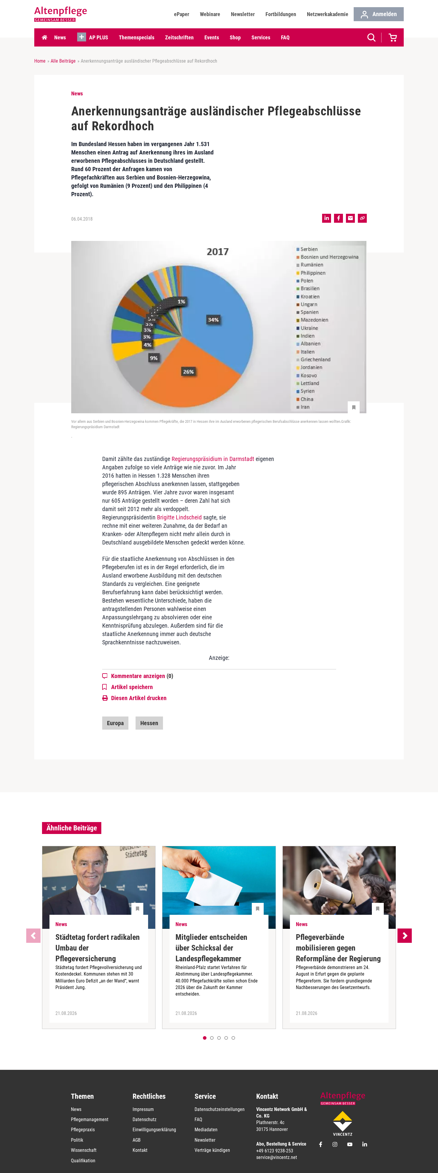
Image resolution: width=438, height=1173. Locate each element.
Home (44, 37)
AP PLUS (98, 37)
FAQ (285, 37)
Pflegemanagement (89, 1119)
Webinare (210, 14)
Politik (77, 1140)
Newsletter (243, 14)
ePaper (181, 14)
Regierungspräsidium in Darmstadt (213, 458)
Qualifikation (83, 1160)
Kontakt (140, 1150)
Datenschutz (144, 1119)
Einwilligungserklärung (154, 1129)
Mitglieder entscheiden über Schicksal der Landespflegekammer (211, 948)
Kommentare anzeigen (142, 676)
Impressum (143, 1109)
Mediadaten (206, 1129)
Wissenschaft (84, 1150)
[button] (212, 1038)
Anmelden (384, 14)
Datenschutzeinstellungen (220, 1109)
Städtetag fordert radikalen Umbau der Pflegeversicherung (97, 948)
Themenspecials (136, 37)
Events (211, 37)
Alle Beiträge (63, 61)
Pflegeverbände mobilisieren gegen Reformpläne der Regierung (338, 948)
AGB (137, 1140)
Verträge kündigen (212, 1150)
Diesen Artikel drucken (139, 698)
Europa (115, 723)
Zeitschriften (179, 37)
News (60, 37)
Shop (235, 37)
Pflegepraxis (83, 1129)
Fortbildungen (280, 14)
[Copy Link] (362, 218)
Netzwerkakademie (327, 14)
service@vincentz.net (276, 1157)
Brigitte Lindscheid (179, 517)
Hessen (149, 723)
